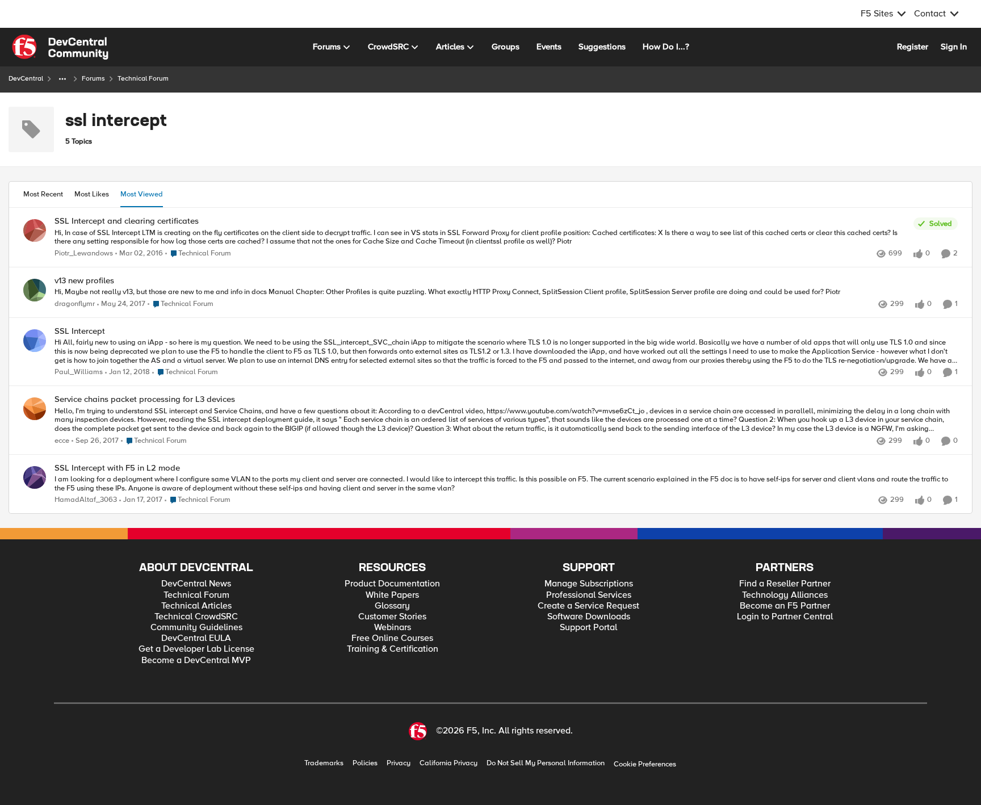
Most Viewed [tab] (141, 194)
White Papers (392, 595)
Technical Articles (196, 606)
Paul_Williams (78, 372)
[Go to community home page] (60, 47)
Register (912, 46)
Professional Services (588, 595)
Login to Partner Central (785, 616)
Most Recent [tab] (43, 194)
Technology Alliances (785, 595)
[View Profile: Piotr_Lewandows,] (34, 230)
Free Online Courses (392, 638)
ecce (61, 441)
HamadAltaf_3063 (85, 500)
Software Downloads (588, 616)
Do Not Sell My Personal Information (546, 763)
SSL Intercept (79, 331)
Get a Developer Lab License (196, 649)
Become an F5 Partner (785, 606)
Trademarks (323, 763)
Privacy (398, 763)
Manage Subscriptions (588, 583)
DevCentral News (196, 583)
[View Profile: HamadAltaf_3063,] (34, 477)
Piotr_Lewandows (83, 253)
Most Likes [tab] (91, 194)
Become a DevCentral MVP (196, 660)
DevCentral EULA (196, 638)
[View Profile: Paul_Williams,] (34, 340)
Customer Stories (392, 616)
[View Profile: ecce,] (34, 408)
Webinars (392, 627)
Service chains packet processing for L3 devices (144, 399)
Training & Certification (392, 649)
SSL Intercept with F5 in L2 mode (117, 468)
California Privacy (448, 763)
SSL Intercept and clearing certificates (126, 221)
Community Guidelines (196, 627)
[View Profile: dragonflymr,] (34, 290)
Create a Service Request (588, 606)
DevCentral (26, 78)
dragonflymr (74, 304)
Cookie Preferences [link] (645, 764)
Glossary (392, 606)
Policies (365, 763)
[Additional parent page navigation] (62, 79)
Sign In (954, 46)
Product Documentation (392, 583)
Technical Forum (196, 595)
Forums (93, 78)
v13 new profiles (84, 281)
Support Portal (588, 627)
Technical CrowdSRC (196, 616)
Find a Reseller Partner (785, 583)
